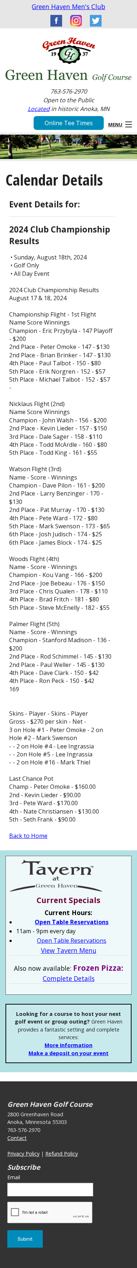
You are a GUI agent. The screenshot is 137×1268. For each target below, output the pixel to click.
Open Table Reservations (72, 922)
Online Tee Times (69, 123)
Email (13, 1177)
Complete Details (69, 978)
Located (39, 109)
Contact (17, 1137)
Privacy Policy (23, 1153)
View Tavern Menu (68, 950)
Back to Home (28, 836)
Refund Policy (61, 1153)
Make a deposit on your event (68, 1053)
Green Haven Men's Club (68, 6)
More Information (68, 1045)
